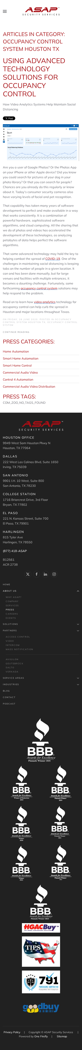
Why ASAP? (14, 597)
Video (10, 641)
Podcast (9, 703)
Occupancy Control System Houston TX (37, 321)
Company (12, 601)
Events (11, 618)
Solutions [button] (10, 624)
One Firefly (41, 1036)
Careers (12, 614)
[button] (5, 11)
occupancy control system (39, 288)
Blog (6, 691)
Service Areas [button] (13, 678)
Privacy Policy (12, 1032)
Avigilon (12, 659)
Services (12, 605)
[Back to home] (41, 11)
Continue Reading (16, 332)
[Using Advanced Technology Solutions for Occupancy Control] (41, 142)
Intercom (13, 645)
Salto (10, 667)
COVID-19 (52, 259)
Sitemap (62, 1036)
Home (6, 584)
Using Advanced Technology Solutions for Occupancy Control (34, 77)
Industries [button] (11, 684)
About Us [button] (10, 591)
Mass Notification (19, 649)
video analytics (44, 302)
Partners (10, 630)
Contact (9, 697)
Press (10, 609)
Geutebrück (14, 663)
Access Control (18, 636)
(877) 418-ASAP (15, 551)
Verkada (12, 671)
